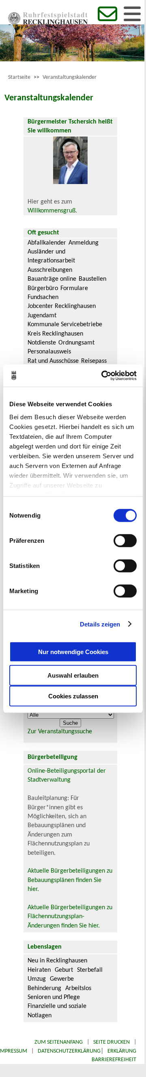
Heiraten (39, 970)
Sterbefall (90, 970)
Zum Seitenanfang (58, 1042)
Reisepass (94, 361)
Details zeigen (100, 623)
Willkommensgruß (51, 211)
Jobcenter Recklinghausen (62, 306)
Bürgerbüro (43, 288)
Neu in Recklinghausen (57, 961)
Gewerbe (62, 979)
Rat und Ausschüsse (53, 361)
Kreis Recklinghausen (55, 334)
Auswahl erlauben (73, 675)
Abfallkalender (47, 243)
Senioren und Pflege (54, 997)
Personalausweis (49, 352)
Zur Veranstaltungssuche (60, 731)
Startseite (19, 77)
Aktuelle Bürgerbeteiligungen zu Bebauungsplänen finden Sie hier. (70, 880)
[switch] (125, 540)
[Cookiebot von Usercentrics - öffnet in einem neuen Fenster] (103, 375)
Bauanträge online (52, 279)
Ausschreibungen (50, 270)
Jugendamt (42, 315)
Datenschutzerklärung (69, 1051)
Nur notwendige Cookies (73, 651)
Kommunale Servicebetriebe (65, 324)
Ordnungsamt (76, 343)
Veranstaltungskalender (70, 77)
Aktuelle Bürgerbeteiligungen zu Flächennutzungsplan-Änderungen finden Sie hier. (70, 916)
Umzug (37, 979)
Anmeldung (84, 243)
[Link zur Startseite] (48, 23)
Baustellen (92, 279)
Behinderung (44, 988)
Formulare (74, 288)
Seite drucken (111, 1042)
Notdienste (42, 343)
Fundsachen (43, 297)
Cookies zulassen (73, 696)
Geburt (64, 970)
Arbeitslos (78, 988)
